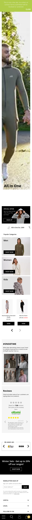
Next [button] (27, 421)
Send (25, 487)
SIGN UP (9, 220)
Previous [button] (5, 421)
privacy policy (16, 493)
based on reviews (16, 405)
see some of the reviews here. (16, 408)
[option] (16, 423)
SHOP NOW (9, 252)
